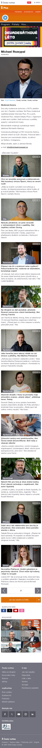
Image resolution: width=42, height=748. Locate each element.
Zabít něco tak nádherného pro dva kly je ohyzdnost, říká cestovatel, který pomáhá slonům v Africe (19, 527)
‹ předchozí (4, 591)
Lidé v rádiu (26, 678)
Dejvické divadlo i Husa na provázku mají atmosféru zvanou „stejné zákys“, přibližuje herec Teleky (20, 397)
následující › (38, 591)
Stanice (5, 678)
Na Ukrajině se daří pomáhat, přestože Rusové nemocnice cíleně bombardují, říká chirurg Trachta (20, 312)
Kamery (38, 12)
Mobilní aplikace (8, 702)
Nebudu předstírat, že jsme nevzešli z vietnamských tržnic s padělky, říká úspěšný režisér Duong (17, 225)
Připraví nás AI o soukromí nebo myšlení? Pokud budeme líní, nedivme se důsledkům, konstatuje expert (20, 268)
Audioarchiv (28, 12)
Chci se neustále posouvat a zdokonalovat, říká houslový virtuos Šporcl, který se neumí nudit (21, 181)
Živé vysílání (7, 692)
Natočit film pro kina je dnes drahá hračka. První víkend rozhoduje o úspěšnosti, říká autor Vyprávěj (20, 484)
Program (18, 12)
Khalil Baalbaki (10, 100)
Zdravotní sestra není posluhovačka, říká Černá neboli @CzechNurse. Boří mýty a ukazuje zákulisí (19, 440)
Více (24, 24)
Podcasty (5, 699)
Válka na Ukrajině (8, 672)
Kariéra (24, 682)
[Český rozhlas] (8, 2)
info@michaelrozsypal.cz (17, 147)
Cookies (5, 742)
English (36, 742)
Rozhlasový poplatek (30, 688)
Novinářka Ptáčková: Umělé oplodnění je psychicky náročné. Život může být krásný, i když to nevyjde (20, 571)
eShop (4, 682)
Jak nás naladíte (28, 672)
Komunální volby (8, 675)
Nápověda (26, 675)
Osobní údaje (14, 742)
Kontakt (25, 685)
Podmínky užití (26, 742)
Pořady (15, 24)
